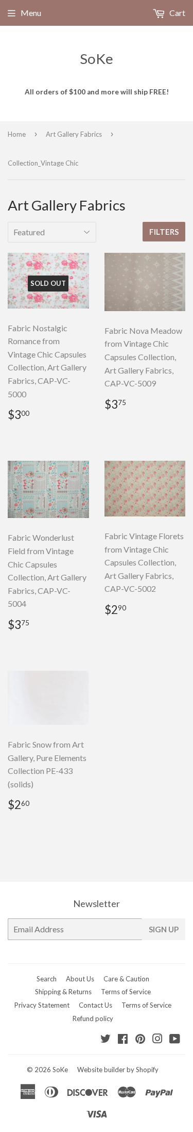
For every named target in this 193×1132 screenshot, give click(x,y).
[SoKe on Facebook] (122, 1039)
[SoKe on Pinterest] (140, 1039)
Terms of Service (126, 992)
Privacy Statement (41, 1005)
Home (17, 134)
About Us (80, 979)
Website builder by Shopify (118, 1069)
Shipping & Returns (63, 992)
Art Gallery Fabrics (74, 134)
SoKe (96, 58)
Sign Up (164, 929)
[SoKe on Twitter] (105, 1039)
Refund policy (93, 1018)
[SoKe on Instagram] (157, 1039)
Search (47, 979)
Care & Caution (126, 979)
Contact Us (95, 1005)
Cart (176, 13)
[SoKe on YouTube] (174, 1039)
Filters (164, 231)
